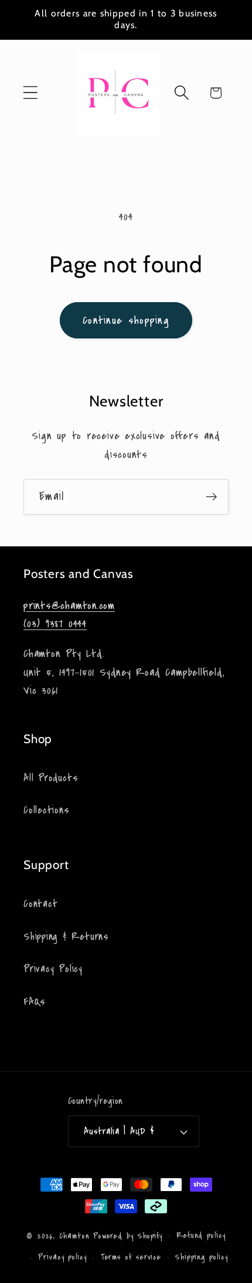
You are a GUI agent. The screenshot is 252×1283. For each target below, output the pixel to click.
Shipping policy (201, 1257)
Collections (46, 810)
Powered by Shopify (127, 1236)
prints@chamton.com (69, 605)
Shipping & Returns (66, 936)
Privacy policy (62, 1257)
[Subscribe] (211, 497)
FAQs (34, 1001)
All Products (50, 778)
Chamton (74, 1236)
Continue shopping (126, 320)
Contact (40, 904)
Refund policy (201, 1235)
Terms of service (131, 1257)
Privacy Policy (53, 969)
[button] (30, 93)
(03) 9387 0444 (55, 623)
